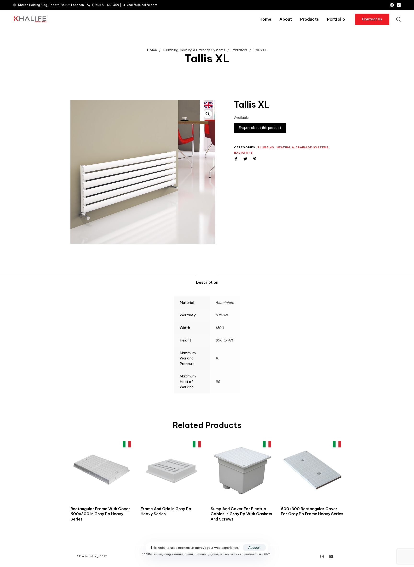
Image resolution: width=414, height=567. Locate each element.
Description (207, 282)
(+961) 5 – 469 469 (105, 5)
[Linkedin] (399, 5)
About (285, 19)
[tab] (207, 282)
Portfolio (336, 19)
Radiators (239, 50)
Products (309, 19)
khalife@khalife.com (142, 5)
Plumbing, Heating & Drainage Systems (194, 50)
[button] (398, 19)
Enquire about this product (260, 128)
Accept (254, 547)
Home (265, 19)
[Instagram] (392, 5)
